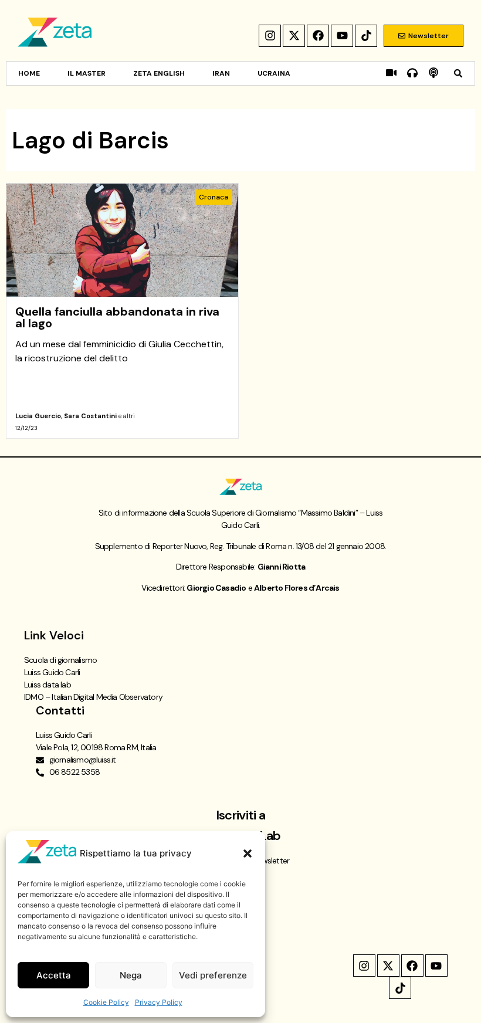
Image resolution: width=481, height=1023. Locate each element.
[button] (247, 853)
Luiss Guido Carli (52, 672)
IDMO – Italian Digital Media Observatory (93, 697)
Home (29, 73)
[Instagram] (270, 36)
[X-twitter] (294, 36)
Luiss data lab (47, 684)
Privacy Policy (158, 1002)
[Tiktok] (366, 36)
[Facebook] (318, 36)
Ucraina (274, 73)
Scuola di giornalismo (60, 660)
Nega (131, 975)
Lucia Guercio (38, 416)
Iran (221, 73)
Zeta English (159, 73)
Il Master (86, 73)
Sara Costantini (90, 416)
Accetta (53, 975)
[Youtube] (342, 36)
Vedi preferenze (213, 975)
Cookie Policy (106, 1002)
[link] (122, 311)
